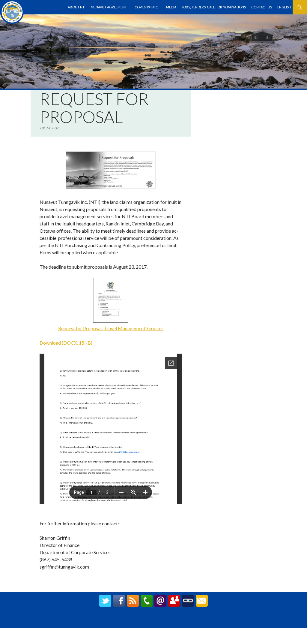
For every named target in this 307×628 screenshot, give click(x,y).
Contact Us (261, 7)
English (284, 7)
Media (171, 7)
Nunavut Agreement (109, 7)
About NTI (76, 7)
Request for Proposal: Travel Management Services (110, 328)
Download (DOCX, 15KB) (66, 343)
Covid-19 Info (146, 7)
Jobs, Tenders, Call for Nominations (214, 7)
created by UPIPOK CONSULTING (154, 620)
